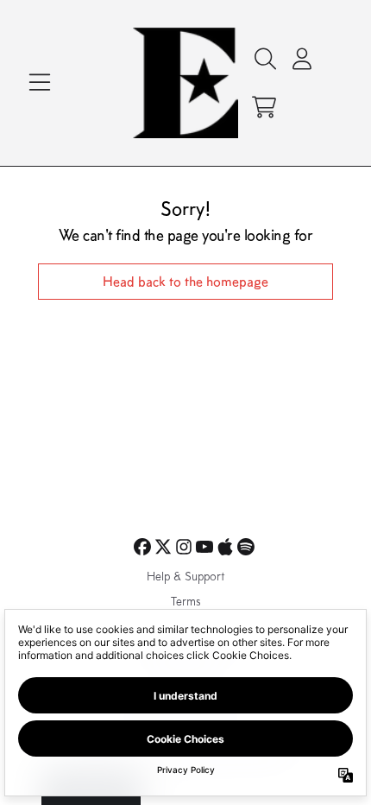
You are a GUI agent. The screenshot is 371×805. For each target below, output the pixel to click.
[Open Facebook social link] (142, 547)
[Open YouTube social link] (204, 547)
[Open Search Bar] (264, 59)
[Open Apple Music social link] (225, 547)
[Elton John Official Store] (185, 83)
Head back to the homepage (185, 281)
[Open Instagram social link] (184, 547)
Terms (186, 603)
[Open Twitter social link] (163, 547)
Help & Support (185, 578)
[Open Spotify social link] (246, 547)
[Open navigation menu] (40, 83)
